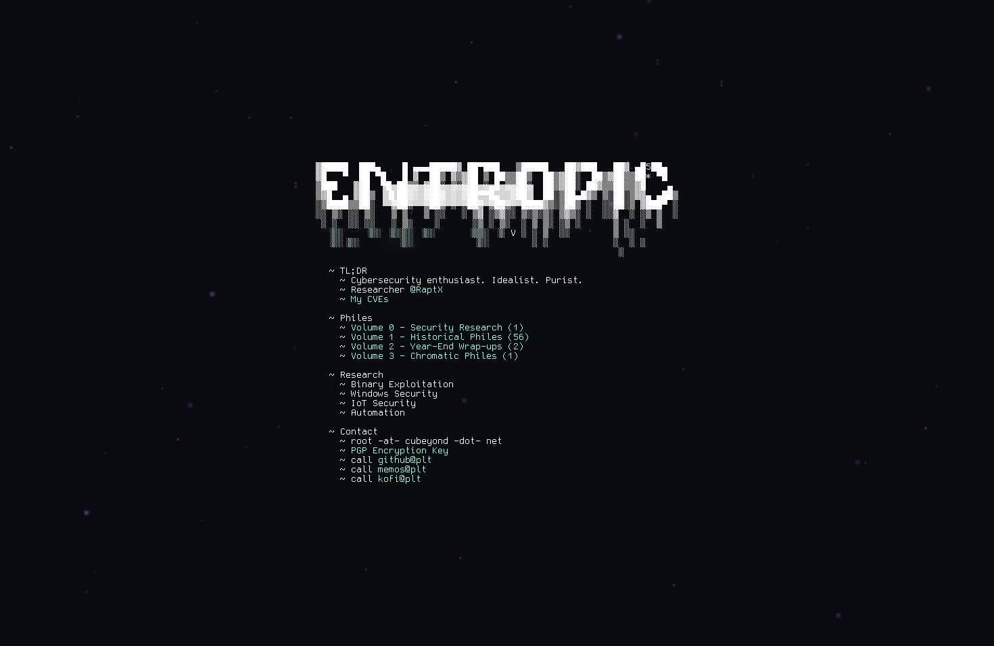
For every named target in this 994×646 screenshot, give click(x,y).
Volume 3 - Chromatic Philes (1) (435, 356)
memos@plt (402, 469)
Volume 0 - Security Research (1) (437, 327)
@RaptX (426, 290)
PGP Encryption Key (399, 450)
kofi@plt (399, 479)
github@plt (405, 460)
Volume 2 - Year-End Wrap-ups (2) (437, 346)
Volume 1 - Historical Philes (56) (440, 337)
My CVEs (370, 299)
